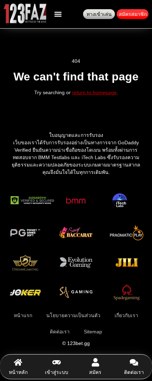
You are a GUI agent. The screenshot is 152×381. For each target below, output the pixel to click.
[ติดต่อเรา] (134, 362)
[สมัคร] (95, 362)
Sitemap (93, 331)
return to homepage (94, 92)
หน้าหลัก (18, 372)
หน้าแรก (23, 315)
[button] (58, 14)
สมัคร (95, 372)
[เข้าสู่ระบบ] (56, 362)
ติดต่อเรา (134, 372)
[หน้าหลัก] (18, 362)
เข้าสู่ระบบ (56, 372)
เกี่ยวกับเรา (126, 315)
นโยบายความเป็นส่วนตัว (73, 315)
